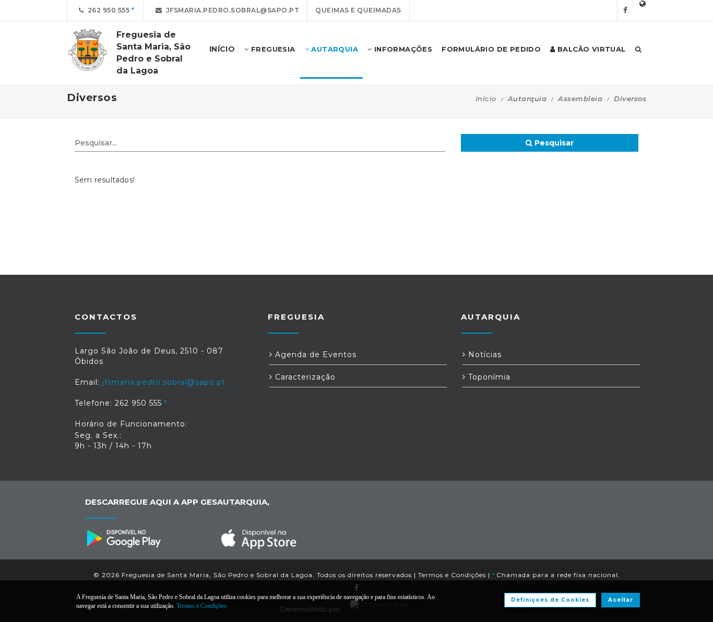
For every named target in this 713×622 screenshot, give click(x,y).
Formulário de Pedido (491, 49)
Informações (402, 49)
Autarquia (333, 49)
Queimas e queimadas (358, 10)
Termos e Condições (452, 575)
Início (486, 98)
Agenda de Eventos (314, 354)
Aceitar (620, 599)
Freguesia (272, 49)
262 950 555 (107, 10)
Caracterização (304, 377)
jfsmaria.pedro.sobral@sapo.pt (231, 10)
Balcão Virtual (590, 49)
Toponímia (488, 377)
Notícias (484, 354)
